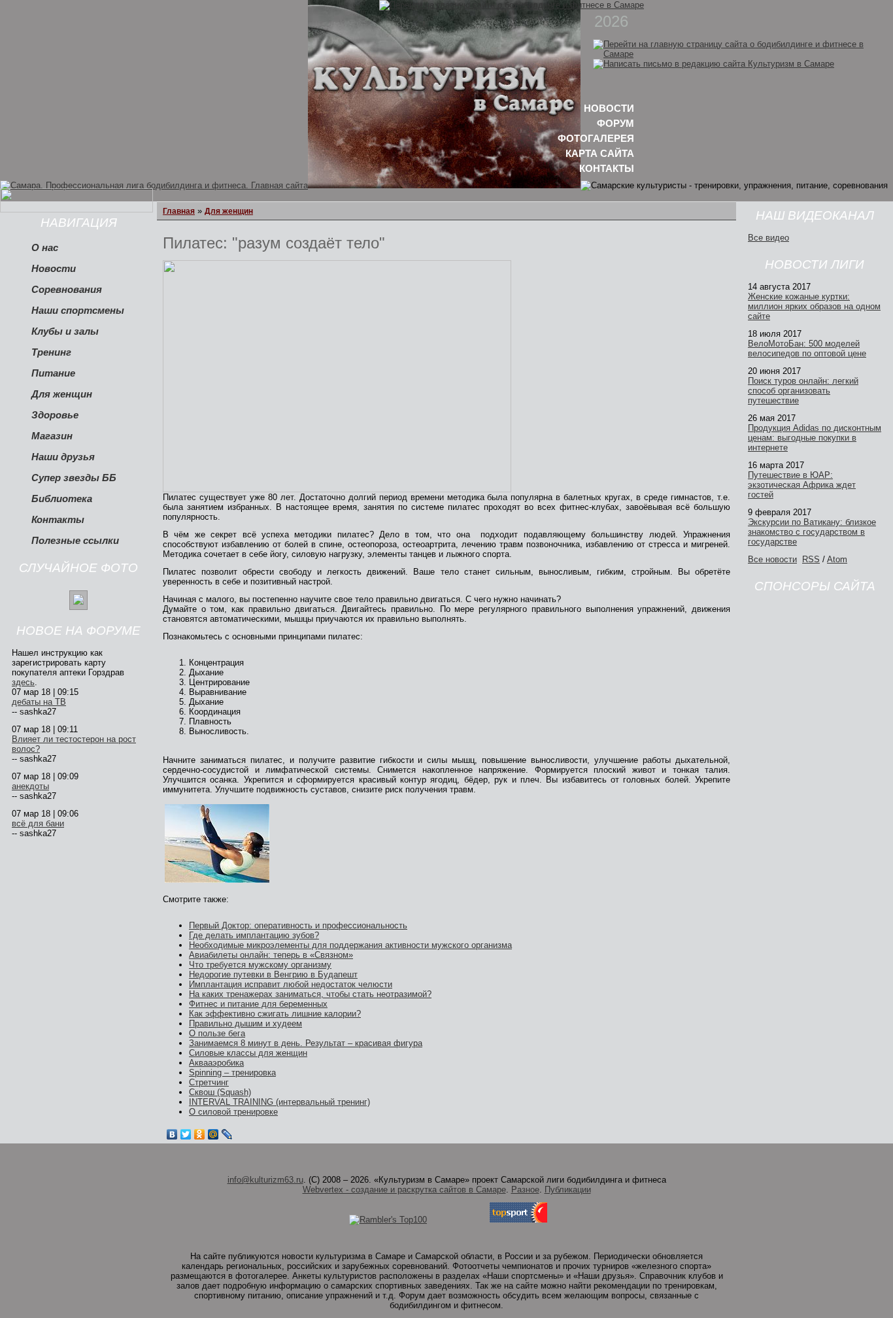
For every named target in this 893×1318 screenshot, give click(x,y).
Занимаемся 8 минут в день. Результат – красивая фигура (305, 1043)
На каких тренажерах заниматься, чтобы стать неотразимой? (310, 994)
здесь (23, 682)
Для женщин (61, 394)
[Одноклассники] (200, 1134)
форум (615, 123)
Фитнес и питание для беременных (258, 1004)
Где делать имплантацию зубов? (254, 935)
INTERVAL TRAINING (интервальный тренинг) (279, 1102)
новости (609, 108)
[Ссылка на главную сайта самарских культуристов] (743, 54)
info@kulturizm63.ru (265, 1180)
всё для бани (38, 823)
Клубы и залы (65, 331)
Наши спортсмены (77, 310)
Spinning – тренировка (232, 1072)
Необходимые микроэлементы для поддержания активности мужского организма (350, 945)
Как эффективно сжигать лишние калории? (275, 1014)
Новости (53, 268)
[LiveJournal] (227, 1134)
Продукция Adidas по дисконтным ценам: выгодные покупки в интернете (814, 437)
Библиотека (61, 499)
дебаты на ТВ (39, 702)
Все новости (772, 559)
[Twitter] (186, 1134)
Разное (525, 1189)
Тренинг (51, 352)
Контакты (57, 520)
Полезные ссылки (75, 540)
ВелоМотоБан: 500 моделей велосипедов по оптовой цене (807, 348)
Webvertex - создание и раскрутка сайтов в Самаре (404, 1189)
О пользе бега (217, 1033)
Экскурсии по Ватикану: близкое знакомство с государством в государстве (812, 532)
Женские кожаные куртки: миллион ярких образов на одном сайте (814, 306)
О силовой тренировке (233, 1112)
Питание (53, 373)
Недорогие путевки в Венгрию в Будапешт (273, 974)
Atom (837, 559)
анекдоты (30, 786)
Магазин (52, 436)
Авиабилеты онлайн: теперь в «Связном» (271, 955)
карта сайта (599, 153)
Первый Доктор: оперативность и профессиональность (298, 925)
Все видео (768, 238)
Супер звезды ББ (73, 478)
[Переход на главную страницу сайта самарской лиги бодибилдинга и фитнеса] (511, 5)
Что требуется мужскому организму (260, 965)
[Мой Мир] (213, 1134)
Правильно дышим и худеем (245, 1023)
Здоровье (54, 415)
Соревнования (66, 289)
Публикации (568, 1189)
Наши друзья (63, 457)
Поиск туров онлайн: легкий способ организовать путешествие (803, 390)
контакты (606, 168)
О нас (44, 248)
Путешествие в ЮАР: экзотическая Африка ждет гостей (802, 484)
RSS (811, 559)
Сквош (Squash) (220, 1092)
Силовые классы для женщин (248, 1053)
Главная (179, 211)
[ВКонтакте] (172, 1134)
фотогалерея (596, 138)
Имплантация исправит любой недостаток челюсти (290, 984)
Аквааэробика (216, 1063)
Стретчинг (209, 1082)
